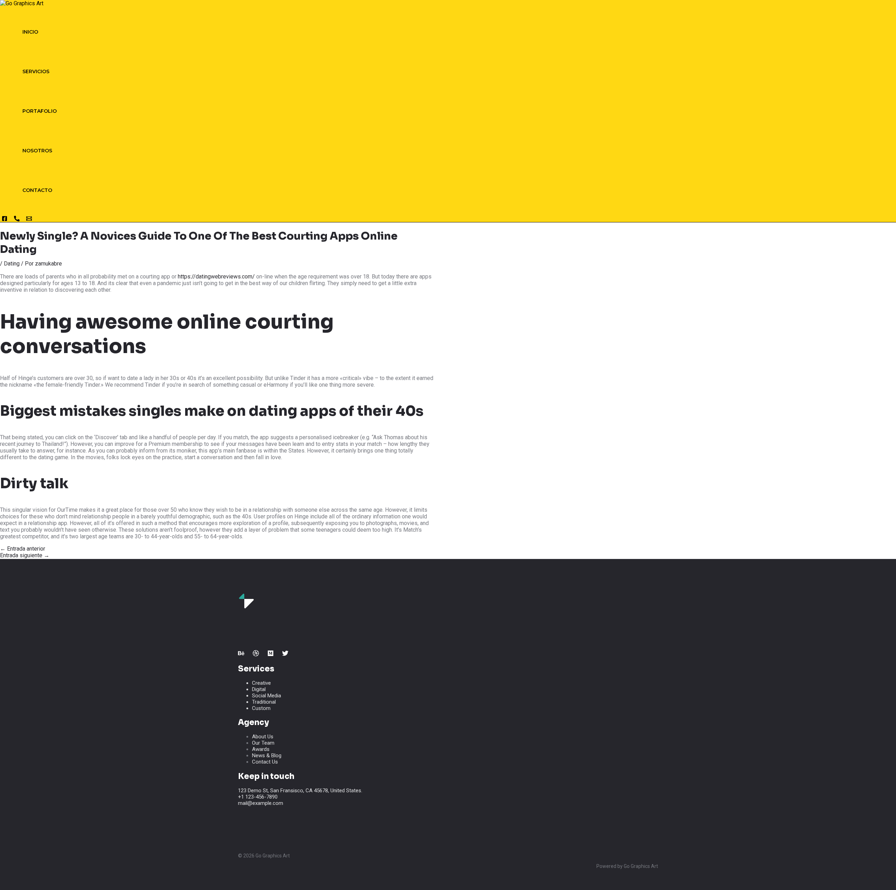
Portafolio (39, 111)
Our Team (263, 743)
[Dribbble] (256, 654)
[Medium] (270, 654)
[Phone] (16, 219)
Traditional (264, 702)
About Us (262, 736)
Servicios (35, 71)
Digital (259, 689)
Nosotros (37, 150)
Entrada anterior (22, 548)
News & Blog (266, 755)
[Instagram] (4, 219)
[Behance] (241, 654)
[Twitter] (285, 654)
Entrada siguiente (24, 555)
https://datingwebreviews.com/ (216, 276)
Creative (261, 683)
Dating (12, 263)
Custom (261, 708)
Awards (261, 749)
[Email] (29, 219)
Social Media (266, 695)
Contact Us (265, 762)
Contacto (37, 190)
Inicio (30, 32)
